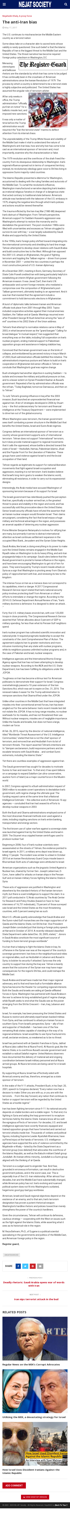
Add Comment (14, 1485)
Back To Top (60, 1505)
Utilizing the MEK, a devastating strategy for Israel (34, 1417)
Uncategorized (11, 1255)
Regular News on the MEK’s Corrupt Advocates (31, 1364)
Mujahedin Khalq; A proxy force (17, 16)
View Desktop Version (36, 1497)
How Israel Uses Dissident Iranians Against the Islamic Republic (31, 1471)
